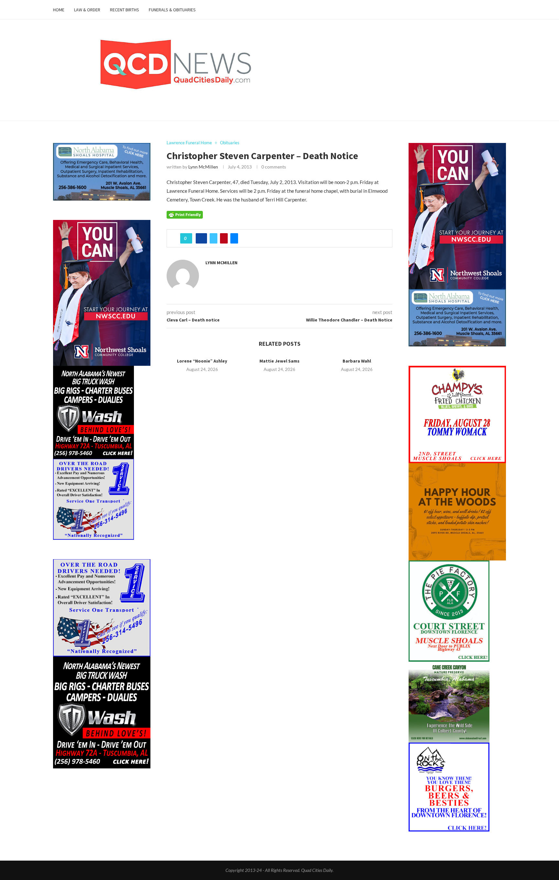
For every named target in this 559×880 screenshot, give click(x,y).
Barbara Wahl (357, 361)
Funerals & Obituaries (172, 10)
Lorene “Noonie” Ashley (202, 361)
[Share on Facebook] (201, 238)
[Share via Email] (234, 238)
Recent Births (124, 10)
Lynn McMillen (203, 166)
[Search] (502, 9)
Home (58, 10)
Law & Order (87, 10)
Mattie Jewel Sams (279, 361)
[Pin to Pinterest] (224, 238)
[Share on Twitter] (213, 238)
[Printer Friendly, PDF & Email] (185, 214)
